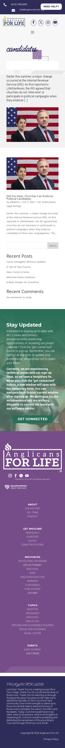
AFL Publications (47, 202)
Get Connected (33, 419)
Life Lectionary (32, 565)
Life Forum (32, 653)
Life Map (33, 593)
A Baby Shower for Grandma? (22, 282)
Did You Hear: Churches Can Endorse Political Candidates (29, 197)
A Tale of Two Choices (18, 266)
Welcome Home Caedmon (20, 277)
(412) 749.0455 (19, 4)
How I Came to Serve (17, 272)
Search (53, 245)
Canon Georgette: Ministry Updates (26, 261)
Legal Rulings (13, 206)
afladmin (15, 202)
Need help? (51, 6)
